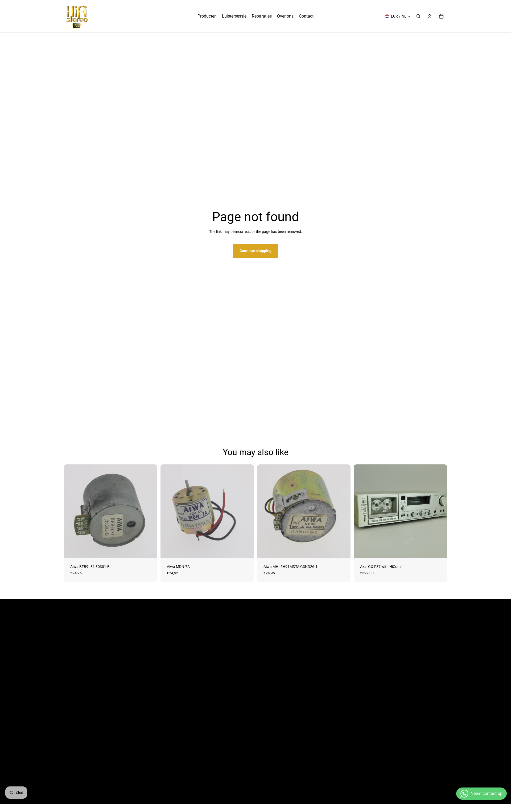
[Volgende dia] (439, 511)
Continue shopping (255, 251)
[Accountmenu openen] (429, 16)
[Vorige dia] (362, 511)
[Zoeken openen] (418, 16)
